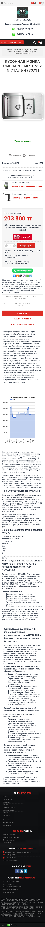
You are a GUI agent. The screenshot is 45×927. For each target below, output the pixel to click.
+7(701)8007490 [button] (10, 855)
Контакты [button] (6, 815)
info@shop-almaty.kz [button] (10, 860)
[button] (12, 925)
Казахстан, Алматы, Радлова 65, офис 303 (22, 24)
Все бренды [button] (7, 825)
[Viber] (24, 276)
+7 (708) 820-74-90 (24, 34)
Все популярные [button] (8, 822)
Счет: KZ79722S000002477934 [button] (13, 887)
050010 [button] (20, 852)
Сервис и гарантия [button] (9, 807)
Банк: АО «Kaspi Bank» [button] (10, 889)
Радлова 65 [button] (27, 852)
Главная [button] (5, 797)
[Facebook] (17, 871)
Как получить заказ (22, 324)
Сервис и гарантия (7, 5)
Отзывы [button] (5, 813)
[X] (21, 276)
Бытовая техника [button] (9, 840)
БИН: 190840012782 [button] (9, 884)
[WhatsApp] (27, 276)
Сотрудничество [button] (8, 810)
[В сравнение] (29, 155)
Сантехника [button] (7, 843)
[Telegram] (30, 276)
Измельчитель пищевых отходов (26, 186)
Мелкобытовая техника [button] (11, 837)
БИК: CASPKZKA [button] (8, 892)
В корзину (24, 246)
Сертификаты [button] (7, 799)
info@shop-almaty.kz (22, 20)
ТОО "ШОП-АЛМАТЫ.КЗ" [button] (11, 881)
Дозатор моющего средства (25, 198)
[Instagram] (21, 871)
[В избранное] (15, 155)
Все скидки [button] (6, 820)
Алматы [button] (15, 852)
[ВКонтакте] (14, 276)
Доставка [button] (6, 802)
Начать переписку (24, 271)
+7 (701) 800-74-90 (24, 29)
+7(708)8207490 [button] (10, 858)
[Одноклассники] (17, 276)
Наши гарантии (22, 319)
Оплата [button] (5, 805)
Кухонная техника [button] (9, 835)
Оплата (3, 1)
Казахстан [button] (8, 852)
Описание (22, 313)
